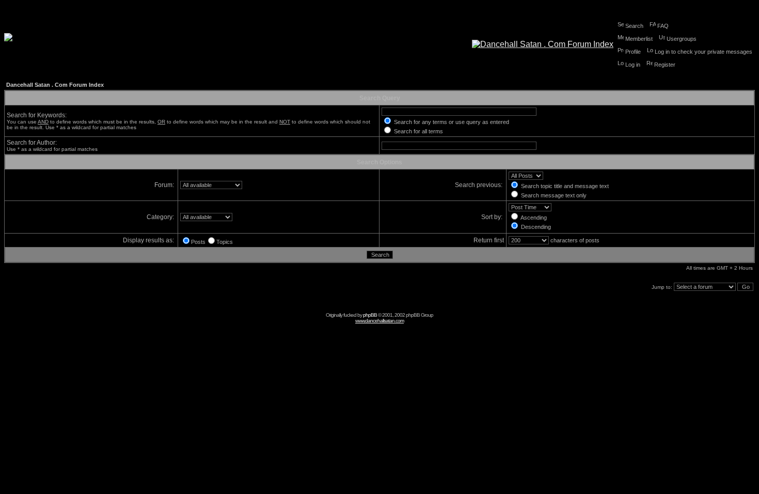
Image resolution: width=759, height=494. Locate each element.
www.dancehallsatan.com (379, 320)
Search (634, 26)
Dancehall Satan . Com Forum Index (55, 85)
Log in (632, 64)
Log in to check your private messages (703, 52)
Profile (633, 52)
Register (664, 64)
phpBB (370, 315)
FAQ (663, 26)
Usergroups (682, 39)
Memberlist (639, 39)
